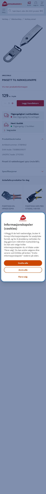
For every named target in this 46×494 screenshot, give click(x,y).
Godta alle (23, 263)
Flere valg (22, 277)
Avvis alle (23, 270)
